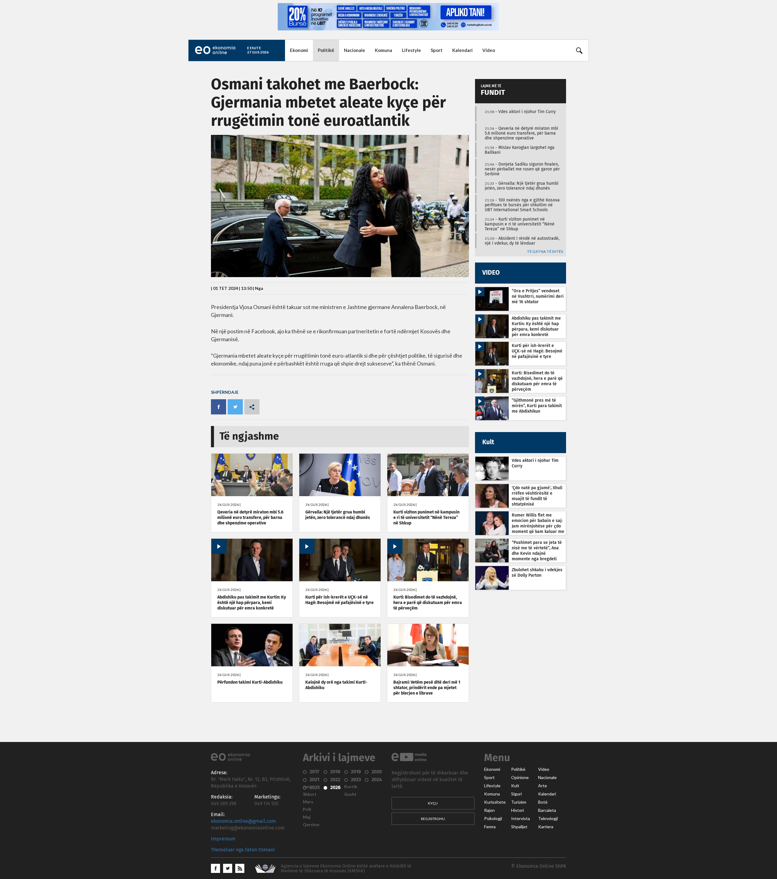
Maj (306, 817)
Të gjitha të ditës (545, 252)
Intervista (520, 818)
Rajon (489, 810)
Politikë (326, 50)
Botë (543, 802)
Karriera (545, 827)
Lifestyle (411, 50)
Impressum (223, 838)
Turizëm (518, 802)
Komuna (383, 50)
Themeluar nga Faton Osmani (243, 849)
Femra (490, 827)
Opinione (520, 777)
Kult (515, 786)
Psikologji (493, 818)
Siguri (516, 794)
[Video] (252, 579)
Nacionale (354, 50)
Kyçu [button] (433, 803)
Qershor (311, 824)
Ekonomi (299, 50)
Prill (307, 809)
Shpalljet (519, 827)
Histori (517, 810)
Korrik (350, 787)
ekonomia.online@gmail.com (243, 821)
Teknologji (548, 818)
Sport (437, 50)
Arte (542, 786)
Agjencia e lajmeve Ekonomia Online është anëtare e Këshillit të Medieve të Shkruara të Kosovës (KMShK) (346, 868)
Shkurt (310, 794)
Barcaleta (547, 810)
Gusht (350, 794)
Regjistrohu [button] (433, 818)
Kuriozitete (495, 802)
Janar (308, 787)
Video (488, 50)
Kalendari (462, 50)
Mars (308, 802)
